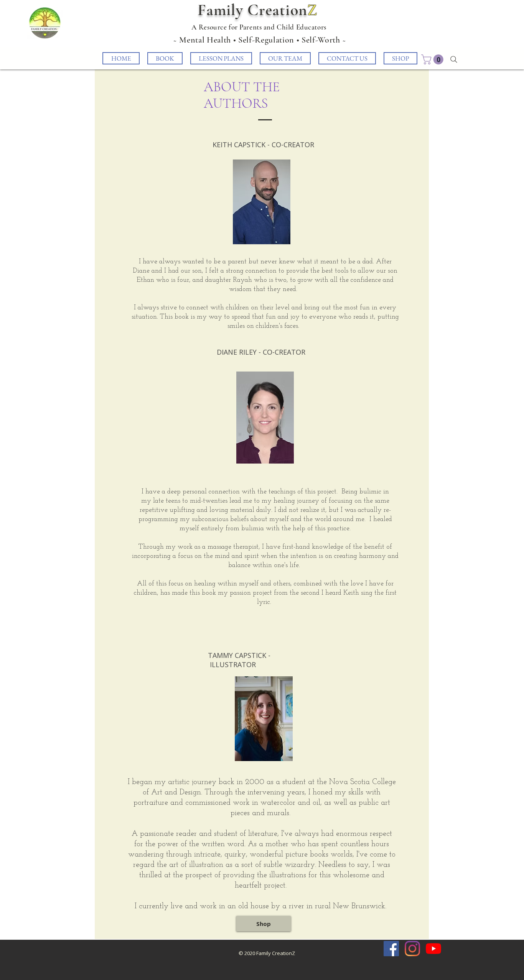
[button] (433, 59)
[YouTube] (433, 948)
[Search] (454, 59)
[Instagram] (412, 948)
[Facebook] (391, 948)
